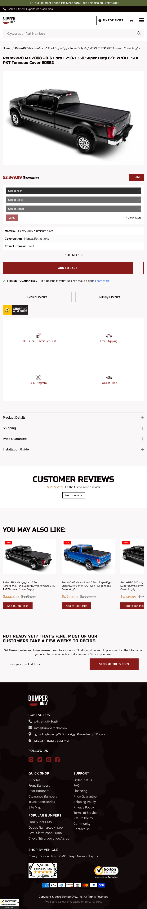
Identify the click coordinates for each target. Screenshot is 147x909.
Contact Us (82, 829)
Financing (80, 791)
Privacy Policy (84, 807)
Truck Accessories (42, 802)
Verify (12, 217)
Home (6, 48)
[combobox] (73, 33)
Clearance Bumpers (43, 796)
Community (82, 824)
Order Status (83, 780)
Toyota (93, 856)
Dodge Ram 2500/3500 (46, 827)
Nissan (82, 856)
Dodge (44, 856)
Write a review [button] (74, 495)
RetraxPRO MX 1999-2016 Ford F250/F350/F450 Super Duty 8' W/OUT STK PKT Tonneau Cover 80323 (29, 586)
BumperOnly (69, 896)
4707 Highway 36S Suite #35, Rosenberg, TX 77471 (70, 734)
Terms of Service (85, 813)
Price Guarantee (85, 796)
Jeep (71, 856)
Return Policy (83, 818)
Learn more (102, 280)
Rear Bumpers (39, 791)
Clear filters (133, 217)
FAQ (76, 785)
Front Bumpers (39, 785)
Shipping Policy (85, 802)
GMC (62, 856)
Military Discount (109, 297)
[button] (9, 904)
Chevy (33, 856)
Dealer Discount (37, 297)
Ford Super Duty (40, 822)
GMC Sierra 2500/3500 (45, 833)
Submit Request (46, 341)
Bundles (34, 780)
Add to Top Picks (17, 605)
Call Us (25, 341)
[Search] (139, 33)
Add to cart (67, 268)
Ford (54, 856)
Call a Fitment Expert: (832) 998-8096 (31, 9)
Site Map (35, 807)
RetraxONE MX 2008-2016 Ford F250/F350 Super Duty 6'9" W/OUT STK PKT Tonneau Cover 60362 (87, 586)
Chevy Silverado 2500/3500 (49, 838)
